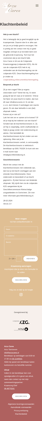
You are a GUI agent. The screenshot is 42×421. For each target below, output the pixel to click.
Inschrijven (21, 280)
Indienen (30, 258)
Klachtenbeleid (21, 414)
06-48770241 (9, 389)
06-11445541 (17, 359)
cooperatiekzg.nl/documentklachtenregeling (20, 80)
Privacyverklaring (21, 411)
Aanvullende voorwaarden (21, 407)
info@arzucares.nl (11, 353)
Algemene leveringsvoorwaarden (21, 404)
